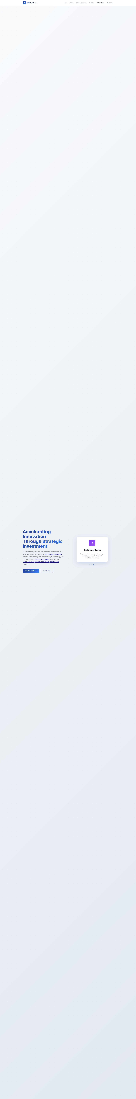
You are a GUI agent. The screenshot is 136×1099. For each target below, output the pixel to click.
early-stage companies (53, 554)
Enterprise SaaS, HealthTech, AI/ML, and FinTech (41, 562)
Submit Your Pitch (30, 571)
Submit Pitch (100, 3)
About (71, 3)
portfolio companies (42, 559)
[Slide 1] (89, 564)
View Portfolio (47, 571)
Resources (110, 3)
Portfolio (91, 3)
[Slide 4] (95, 564)
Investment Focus (81, 3)
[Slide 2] (91, 564)
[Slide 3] (93, 564)
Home (65, 3)
